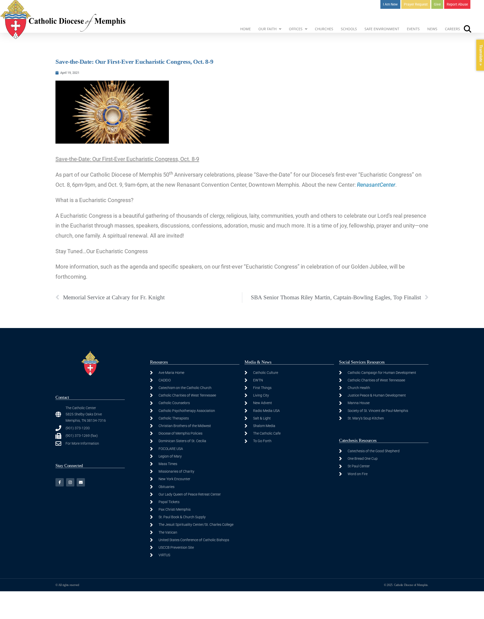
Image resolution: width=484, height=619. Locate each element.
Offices (295, 28)
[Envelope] (81, 482)
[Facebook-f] (59, 482)
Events (413, 28)
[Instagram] (70, 482)
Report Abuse (457, 4)
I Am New (390, 4)
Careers (452, 28)
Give (437, 4)
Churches (324, 28)
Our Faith (267, 28)
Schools (349, 28)
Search (467, 29)
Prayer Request (416, 4)
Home (245, 28)
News (432, 28)
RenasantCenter (376, 185)
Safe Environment (382, 28)
